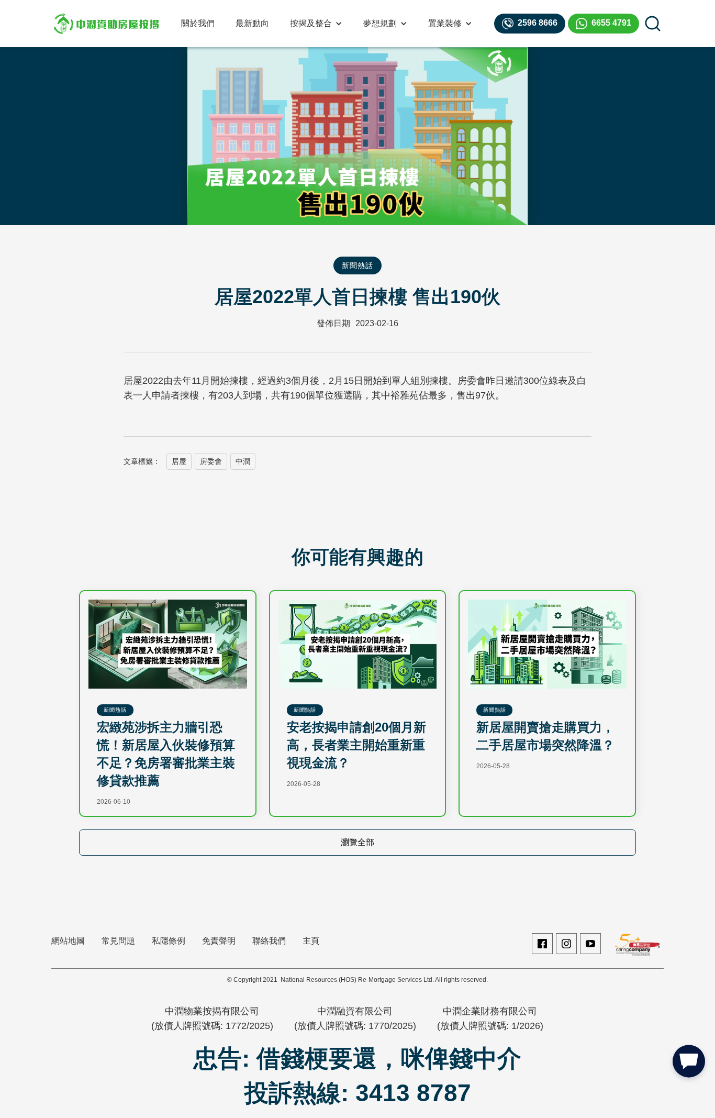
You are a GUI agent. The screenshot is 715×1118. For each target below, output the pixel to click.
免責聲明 (219, 940)
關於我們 (198, 23)
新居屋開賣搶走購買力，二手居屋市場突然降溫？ (545, 736)
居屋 (179, 461)
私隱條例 (168, 940)
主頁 (311, 940)
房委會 (211, 461)
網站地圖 (68, 940)
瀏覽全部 (357, 842)
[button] (316, 23)
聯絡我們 (269, 940)
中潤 (243, 461)
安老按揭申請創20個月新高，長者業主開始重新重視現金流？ (356, 745)
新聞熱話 (357, 265)
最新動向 (252, 23)
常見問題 (118, 940)
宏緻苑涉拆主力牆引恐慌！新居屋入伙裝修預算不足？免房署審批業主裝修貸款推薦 (166, 754)
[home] (106, 23)
